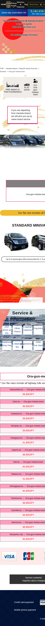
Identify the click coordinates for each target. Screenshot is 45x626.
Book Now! (34, 4)
